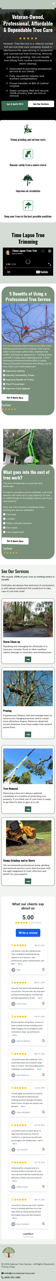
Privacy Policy (8, 1266)
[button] (54, 3)
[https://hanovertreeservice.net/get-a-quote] (28, 659)
